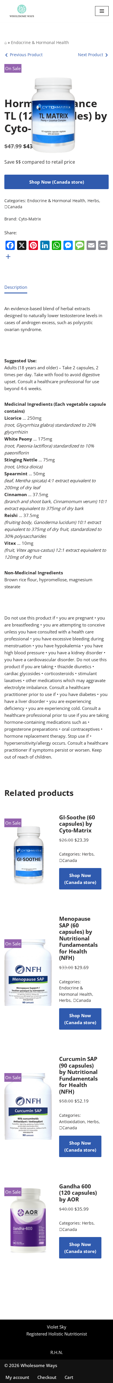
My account (17, 1377)
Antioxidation (72, 1121)
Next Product (90, 54)
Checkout (47, 1377)
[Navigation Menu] (102, 11)
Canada (13, 206)
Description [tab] (15, 287)
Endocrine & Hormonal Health (40, 42)
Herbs (93, 200)
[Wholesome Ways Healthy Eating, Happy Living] (21, 11)
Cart (69, 1377)
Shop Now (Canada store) (56, 182)
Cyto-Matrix (30, 219)
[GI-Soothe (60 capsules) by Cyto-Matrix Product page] (28, 852)
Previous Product (26, 54)
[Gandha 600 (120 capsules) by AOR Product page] (28, 1220)
